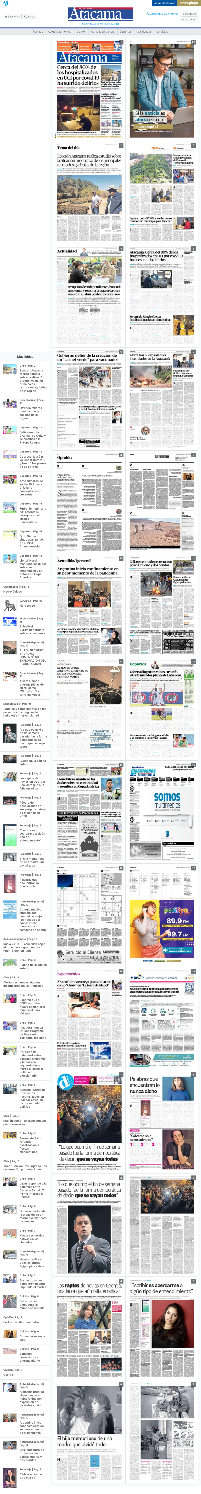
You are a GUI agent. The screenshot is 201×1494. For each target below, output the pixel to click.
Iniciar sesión (188, 19)
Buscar (31, 16)
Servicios (162, 31)
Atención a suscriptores (163, 13)
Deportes (126, 31)
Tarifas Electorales (164, 3)
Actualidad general (60, 31)
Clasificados (144, 31)
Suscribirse (189, 13)
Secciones (13, 16)
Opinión (81, 31)
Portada (38, 31)
